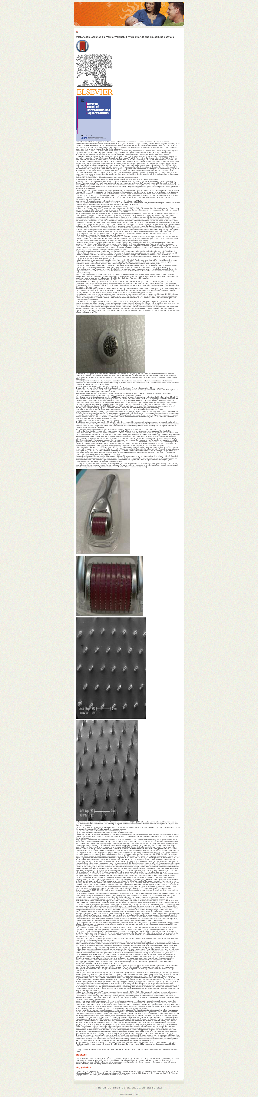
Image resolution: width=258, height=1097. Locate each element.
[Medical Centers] (129, 25)
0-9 (160, 1087)
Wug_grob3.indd (83, 1067)
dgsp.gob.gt (81, 1055)
